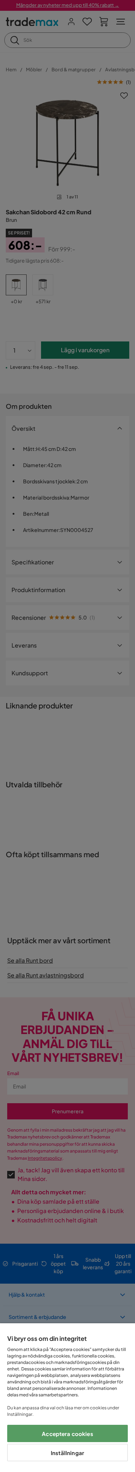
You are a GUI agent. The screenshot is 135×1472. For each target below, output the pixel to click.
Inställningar (67, 1452)
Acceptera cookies (67, 1433)
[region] (67, 1397)
